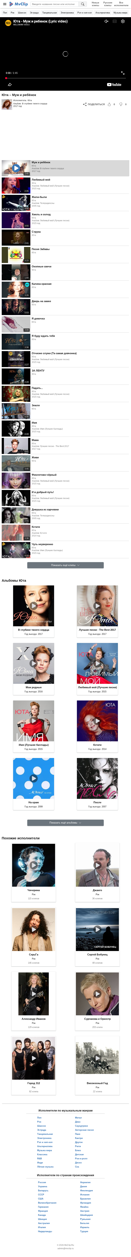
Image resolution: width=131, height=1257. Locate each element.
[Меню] (5, 4)
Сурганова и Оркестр (97, 1018)
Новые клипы (95, 4)
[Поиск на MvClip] (83, 4)
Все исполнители (121, 4)
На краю (33, 802)
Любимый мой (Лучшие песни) (97, 687)
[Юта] (7, 104)
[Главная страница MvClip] (19, 4)
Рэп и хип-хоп (84, 12)
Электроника (67, 12)
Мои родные (34, 687)
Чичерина (33, 890)
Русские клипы (107, 4)
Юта (30, 100)
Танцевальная (49, 12)
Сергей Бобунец (97, 954)
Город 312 (33, 1083)
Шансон (22, 12)
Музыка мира (120, 12)
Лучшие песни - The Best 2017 (97, 629)
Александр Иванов (34, 1018)
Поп (5, 12)
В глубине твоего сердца (34, 103)
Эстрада (34, 12)
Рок (12, 12)
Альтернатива (103, 12)
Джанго (97, 890)
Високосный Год (97, 1083)
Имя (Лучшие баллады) (34, 744)
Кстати (97, 744)
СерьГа (33, 954)
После (97, 802)
